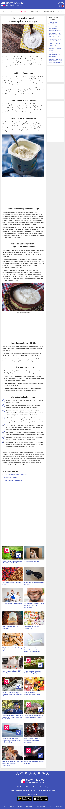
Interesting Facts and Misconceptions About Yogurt (54, 54)
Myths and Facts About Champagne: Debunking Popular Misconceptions (55, 60)
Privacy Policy (44, 787)
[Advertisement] (23, 191)
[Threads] (30, 773)
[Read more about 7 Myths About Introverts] (34, 552)
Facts (12, 11)
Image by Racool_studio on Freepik (23, 54)
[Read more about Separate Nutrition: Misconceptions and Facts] (34, 684)
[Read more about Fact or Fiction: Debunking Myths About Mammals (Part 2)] (12, 552)
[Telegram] (43, 773)
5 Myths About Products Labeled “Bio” (55, 44)
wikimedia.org (27, 312)
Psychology (48, 11)
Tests (60, 11)
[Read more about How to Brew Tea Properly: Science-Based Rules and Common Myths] (34, 730)
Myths (23, 11)
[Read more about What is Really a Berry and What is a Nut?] (12, 574)
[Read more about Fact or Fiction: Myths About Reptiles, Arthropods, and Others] (34, 662)
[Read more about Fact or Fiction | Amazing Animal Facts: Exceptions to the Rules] (34, 707)
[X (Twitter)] (21, 773)
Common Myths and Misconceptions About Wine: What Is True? (55, 34)
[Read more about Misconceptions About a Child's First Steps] (12, 662)
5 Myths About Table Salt (11, 477)
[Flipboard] (34, 773)
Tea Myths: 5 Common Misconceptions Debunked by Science (55, 28)
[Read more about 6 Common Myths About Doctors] (12, 595)
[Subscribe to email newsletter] (59, 6)
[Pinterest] (26, 773)
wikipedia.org (23, 178)
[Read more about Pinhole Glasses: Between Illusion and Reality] (34, 574)
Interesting (34, 11)
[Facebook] (17, 773)
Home (5, 11)
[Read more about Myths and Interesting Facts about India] (12, 618)
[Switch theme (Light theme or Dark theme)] (62, 3)
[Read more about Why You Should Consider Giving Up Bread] (12, 639)
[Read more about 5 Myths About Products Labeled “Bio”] (34, 618)
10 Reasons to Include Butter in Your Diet (15, 474)
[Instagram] (39, 773)
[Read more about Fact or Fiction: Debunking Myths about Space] (34, 753)
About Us (59, 806)
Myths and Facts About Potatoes (13, 481)
